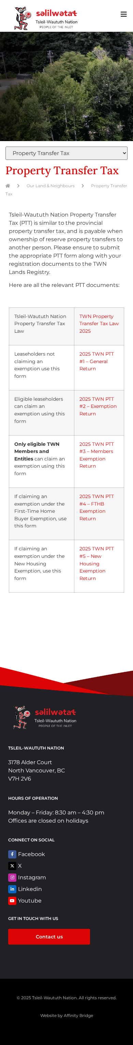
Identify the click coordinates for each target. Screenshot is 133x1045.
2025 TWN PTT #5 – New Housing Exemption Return (96, 563)
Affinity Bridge (78, 1015)
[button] (124, 14)
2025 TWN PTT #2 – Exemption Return (98, 406)
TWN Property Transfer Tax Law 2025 (99, 323)
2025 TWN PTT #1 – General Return (96, 361)
